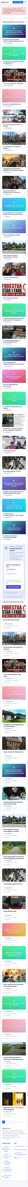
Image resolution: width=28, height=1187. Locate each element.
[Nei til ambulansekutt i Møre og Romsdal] (14, 120)
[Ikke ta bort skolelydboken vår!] (14, 98)
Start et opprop (18, 2)
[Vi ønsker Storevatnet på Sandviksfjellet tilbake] (14, 531)
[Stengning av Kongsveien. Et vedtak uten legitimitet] (14, 57)
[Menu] (25, 2)
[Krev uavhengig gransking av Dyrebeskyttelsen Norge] (14, 336)
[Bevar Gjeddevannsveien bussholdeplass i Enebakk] (14, 250)
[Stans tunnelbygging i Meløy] (14, 229)
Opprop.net (5, 2)
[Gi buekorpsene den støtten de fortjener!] (14, 142)
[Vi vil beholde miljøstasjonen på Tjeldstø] (14, 402)
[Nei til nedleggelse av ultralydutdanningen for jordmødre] (14, 358)
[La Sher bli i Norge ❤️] (14, 445)
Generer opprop (14, 587)
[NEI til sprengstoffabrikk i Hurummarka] (14, 380)
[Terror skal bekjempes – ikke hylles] (14, 78)
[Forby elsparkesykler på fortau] (14, 465)
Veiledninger (6, 1143)
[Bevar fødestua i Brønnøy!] (14, 292)
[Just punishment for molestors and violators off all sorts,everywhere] (14, 208)
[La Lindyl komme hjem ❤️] (14, 272)
